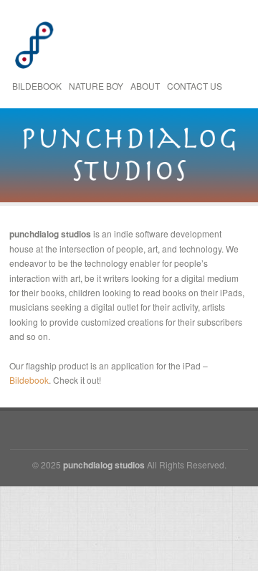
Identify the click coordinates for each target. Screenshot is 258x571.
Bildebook (37, 86)
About (145, 86)
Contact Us (194, 86)
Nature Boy (96, 86)
